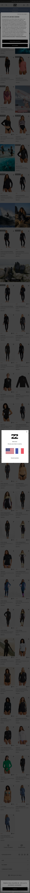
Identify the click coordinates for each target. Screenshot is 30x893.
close (27, 431)
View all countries (15, 458)
